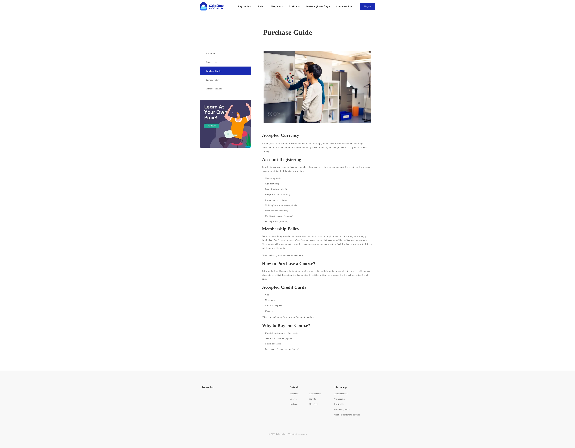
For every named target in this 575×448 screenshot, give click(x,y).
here (301, 255)
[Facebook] (203, 397)
